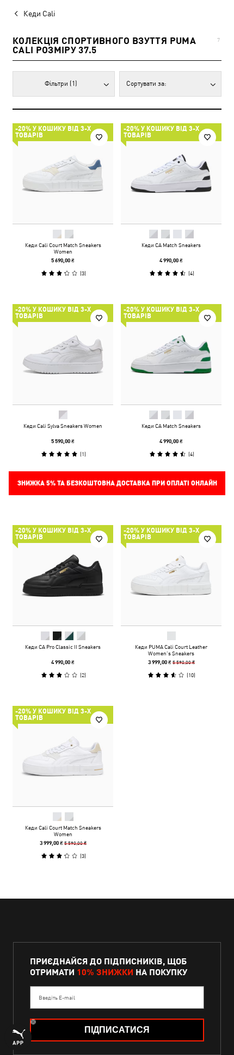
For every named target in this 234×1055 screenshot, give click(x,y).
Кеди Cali (39, 13)
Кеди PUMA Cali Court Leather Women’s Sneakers (171, 649)
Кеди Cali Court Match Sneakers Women (63, 248)
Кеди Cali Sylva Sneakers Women (62, 425)
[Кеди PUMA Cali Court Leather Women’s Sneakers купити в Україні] (171, 575)
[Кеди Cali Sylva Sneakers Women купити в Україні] (63, 354)
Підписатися (117, 1029)
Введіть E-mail (57, 997)
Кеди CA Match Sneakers (171, 245)
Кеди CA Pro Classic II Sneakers (63, 646)
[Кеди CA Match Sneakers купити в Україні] (171, 173)
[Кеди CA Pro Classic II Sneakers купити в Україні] (63, 575)
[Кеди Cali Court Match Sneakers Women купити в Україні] (63, 173)
